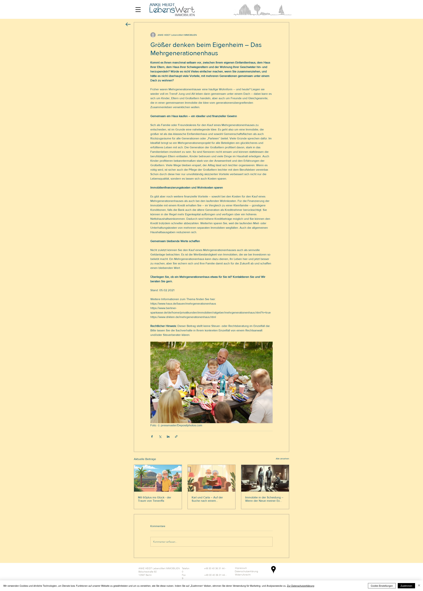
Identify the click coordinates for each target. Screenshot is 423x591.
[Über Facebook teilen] (152, 436)
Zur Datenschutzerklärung (300, 585)
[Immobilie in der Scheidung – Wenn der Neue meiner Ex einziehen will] (265, 478)
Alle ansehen (282, 458)
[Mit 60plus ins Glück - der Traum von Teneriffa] (158, 478)
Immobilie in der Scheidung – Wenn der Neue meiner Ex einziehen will (264, 499)
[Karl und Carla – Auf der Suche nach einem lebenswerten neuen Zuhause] (211, 478)
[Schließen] (419, 585)
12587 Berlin (145, 574)
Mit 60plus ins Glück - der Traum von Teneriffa (154, 499)
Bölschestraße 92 (147, 571)
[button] (138, 9)
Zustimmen (406, 585)
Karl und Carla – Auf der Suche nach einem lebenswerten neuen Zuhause (211, 499)
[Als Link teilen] (176, 436)
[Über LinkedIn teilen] (168, 436)
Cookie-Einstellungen (382, 585)
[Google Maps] (273, 570)
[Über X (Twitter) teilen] (160, 436)
